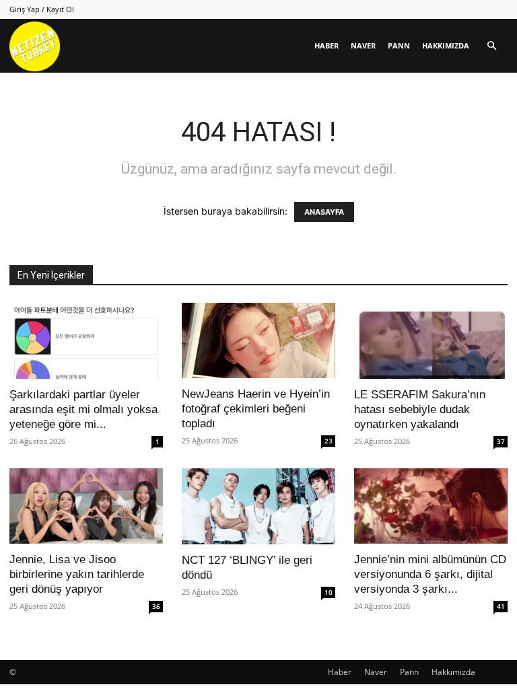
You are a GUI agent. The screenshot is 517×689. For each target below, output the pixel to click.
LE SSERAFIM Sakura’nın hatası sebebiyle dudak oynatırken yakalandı (419, 409)
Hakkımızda (445, 45)
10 (328, 592)
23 (328, 440)
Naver (363, 45)
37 (501, 441)
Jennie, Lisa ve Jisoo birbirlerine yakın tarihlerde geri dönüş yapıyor (76, 574)
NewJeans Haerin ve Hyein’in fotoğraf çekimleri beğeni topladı (256, 409)
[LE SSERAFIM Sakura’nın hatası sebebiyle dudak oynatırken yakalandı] (431, 341)
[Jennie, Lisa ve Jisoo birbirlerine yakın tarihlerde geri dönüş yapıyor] (86, 506)
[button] (491, 46)
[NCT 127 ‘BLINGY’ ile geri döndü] (258, 506)
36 (156, 606)
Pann (399, 45)
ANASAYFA (324, 212)
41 (501, 606)
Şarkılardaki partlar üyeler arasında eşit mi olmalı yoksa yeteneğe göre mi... (83, 409)
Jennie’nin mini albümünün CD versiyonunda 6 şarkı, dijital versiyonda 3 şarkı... (430, 574)
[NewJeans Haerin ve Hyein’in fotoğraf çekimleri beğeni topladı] (258, 340)
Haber (326, 45)
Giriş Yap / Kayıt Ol (41, 9)
